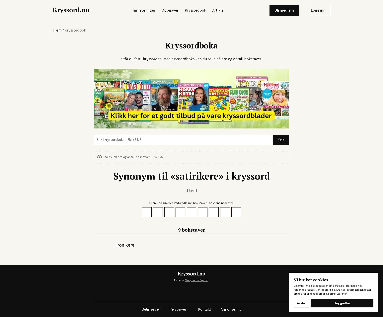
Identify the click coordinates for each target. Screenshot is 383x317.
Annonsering (231, 309)
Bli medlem (284, 10)
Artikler (218, 10)
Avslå (301, 303)
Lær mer (342, 294)
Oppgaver (170, 10)
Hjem (57, 30)
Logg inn (318, 10)
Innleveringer (144, 10)
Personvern (179, 309)
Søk (281, 140)
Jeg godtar (342, 303)
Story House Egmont (196, 280)
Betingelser (151, 309)
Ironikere (125, 245)
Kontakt (204, 309)
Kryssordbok (195, 10)
